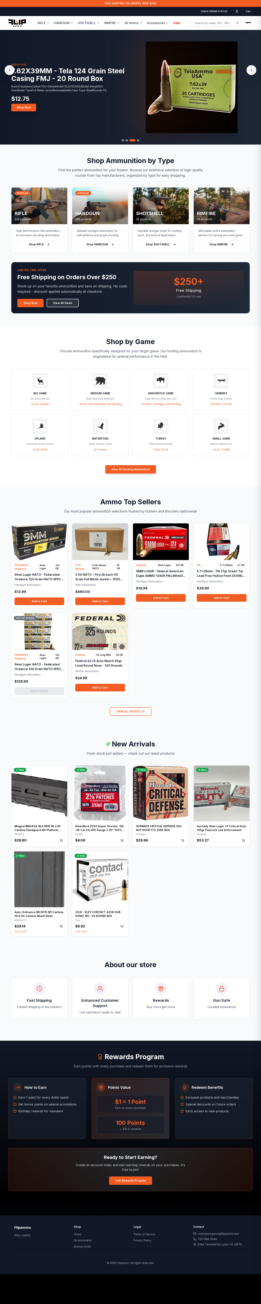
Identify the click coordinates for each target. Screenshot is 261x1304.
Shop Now (24, 107)
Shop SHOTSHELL (158, 244)
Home (77, 1234)
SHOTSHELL (87, 23)
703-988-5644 (207, 1239)
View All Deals (62, 303)
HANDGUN (62, 23)
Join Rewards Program (130, 1180)
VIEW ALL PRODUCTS (130, 711)
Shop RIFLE (36, 244)
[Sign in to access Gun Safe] (248, 23)
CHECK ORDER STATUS (214, 11)
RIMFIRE (110, 23)
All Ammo (131, 23)
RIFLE (42, 23)
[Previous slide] (10, 70)
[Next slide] (251, 70)
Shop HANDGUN (97, 244)
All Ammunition (83, 1240)
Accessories (156, 23)
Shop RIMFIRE (218, 244)
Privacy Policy (142, 1240)
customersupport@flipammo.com (218, 1233)
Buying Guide (82, 1246)
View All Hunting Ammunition (130, 469)
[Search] (237, 22)
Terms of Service (144, 1234)
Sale (176, 23)
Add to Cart (39, 601)
